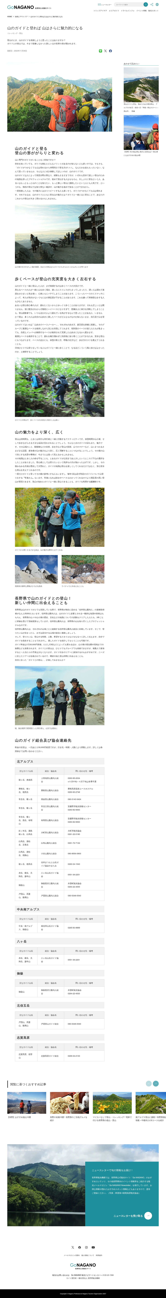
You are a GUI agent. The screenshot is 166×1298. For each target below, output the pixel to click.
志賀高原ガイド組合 (50, 1055)
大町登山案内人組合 (50, 832)
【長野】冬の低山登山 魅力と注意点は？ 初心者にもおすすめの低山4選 (141, 153)
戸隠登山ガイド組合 (50, 1023)
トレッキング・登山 (15, 33)
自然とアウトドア (21, 16)
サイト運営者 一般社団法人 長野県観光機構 (83, 1278)
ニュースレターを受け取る (128, 1215)
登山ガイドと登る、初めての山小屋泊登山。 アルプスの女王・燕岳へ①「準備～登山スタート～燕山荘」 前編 (141, 107)
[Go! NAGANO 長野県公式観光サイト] (29, 7)
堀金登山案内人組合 (50, 799)
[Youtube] (93, 1247)
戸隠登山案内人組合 (50, 895)
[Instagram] (86, 1247)
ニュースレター (106, 5)
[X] (72, 1247)
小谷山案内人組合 (49, 853)
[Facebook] (79, 1247)
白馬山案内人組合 (49, 843)
